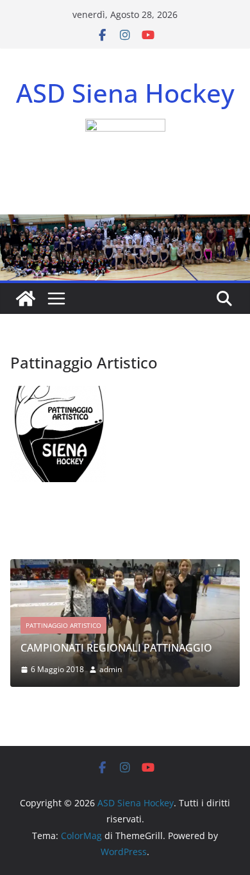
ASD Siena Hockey (125, 92)
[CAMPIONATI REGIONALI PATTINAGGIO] (125, 567)
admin (110, 669)
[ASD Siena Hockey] (25, 298)
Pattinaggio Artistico (63, 625)
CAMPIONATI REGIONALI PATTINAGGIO (116, 648)
